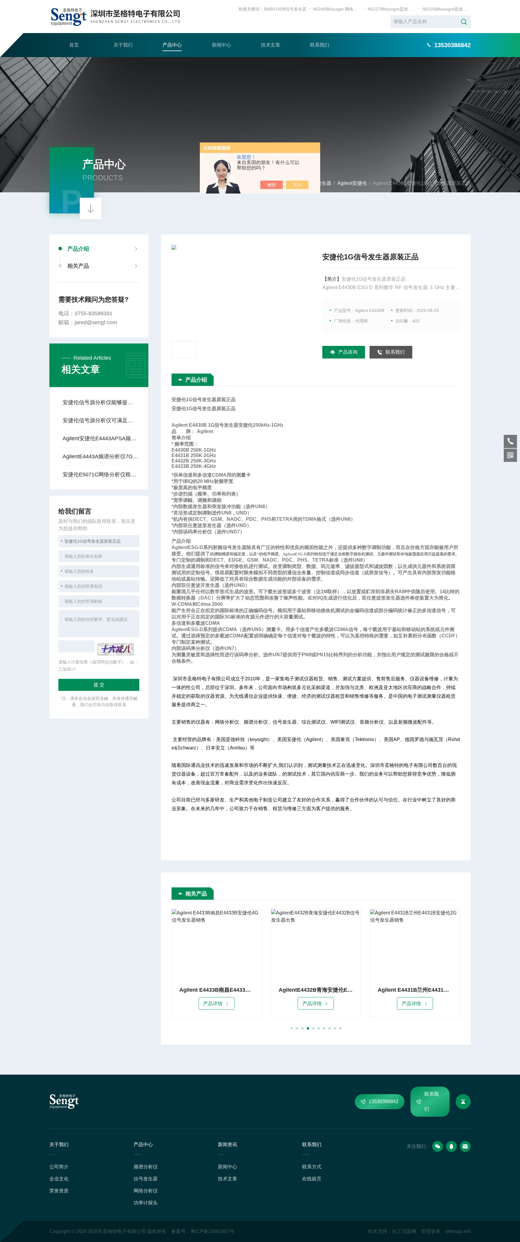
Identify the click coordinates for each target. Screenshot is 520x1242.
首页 (74, 44)
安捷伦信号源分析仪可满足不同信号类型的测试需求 (100, 420)
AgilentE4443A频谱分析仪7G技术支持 (100, 456)
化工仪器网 (404, 1231)
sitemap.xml (458, 1231)
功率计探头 (146, 1202)
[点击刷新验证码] (116, 649)
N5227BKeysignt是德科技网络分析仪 (392, 9)
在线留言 (311, 1178)
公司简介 (59, 1166)
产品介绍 (78, 249)
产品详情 (212, 1003)
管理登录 (430, 1231)
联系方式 (311, 1166)
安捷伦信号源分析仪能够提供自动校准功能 (100, 402)
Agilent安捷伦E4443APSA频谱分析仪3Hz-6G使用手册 (100, 438)
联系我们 (319, 44)
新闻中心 (221, 44)
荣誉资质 (59, 1190)
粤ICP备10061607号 (212, 1231)
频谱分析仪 (146, 1166)
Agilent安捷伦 (352, 183)
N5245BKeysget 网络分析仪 (337, 9)
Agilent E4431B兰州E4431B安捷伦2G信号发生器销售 (415, 990)
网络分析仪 (146, 1190)
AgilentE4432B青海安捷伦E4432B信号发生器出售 (316, 990)
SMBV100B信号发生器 (285, 9)
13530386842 (383, 1101)
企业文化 (59, 1178)
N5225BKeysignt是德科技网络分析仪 (446, 9)
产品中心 (172, 44)
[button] (291, 1028)
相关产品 (78, 266)
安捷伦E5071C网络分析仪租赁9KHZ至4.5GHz (100, 474)
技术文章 (270, 44)
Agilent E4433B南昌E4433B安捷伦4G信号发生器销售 (216, 990)
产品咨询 (348, 352)
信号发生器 (146, 1178)
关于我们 (123, 44)
